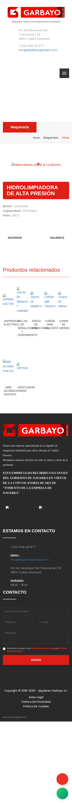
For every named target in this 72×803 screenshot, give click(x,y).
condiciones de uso (42, 648)
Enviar (36, 659)
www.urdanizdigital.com (15, 717)
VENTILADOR (26, 387)
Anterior (15, 237)
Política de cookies (36, 706)
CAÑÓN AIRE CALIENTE (51, 324)
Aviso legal (36, 697)
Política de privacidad (36, 702)
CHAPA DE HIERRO (64, 324)
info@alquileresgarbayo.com (38, 50)
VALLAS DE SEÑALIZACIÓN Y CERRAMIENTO (27, 328)
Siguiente (57, 237)
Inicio (36, 138)
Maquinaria (20, 127)
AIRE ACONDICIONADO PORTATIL (15, 391)
